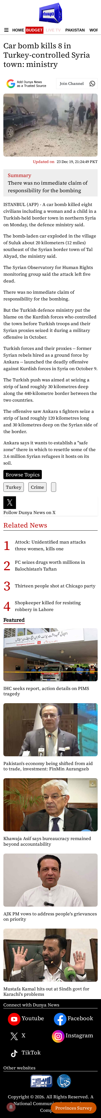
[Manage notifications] (10, 1107)
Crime (37, 487)
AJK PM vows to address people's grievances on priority (50, 916)
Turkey (13, 487)
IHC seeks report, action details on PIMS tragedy (46, 691)
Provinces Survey (73, 1108)
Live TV (53, 30)
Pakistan (75, 30)
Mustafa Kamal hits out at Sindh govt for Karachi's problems (46, 991)
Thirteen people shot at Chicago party (55, 586)
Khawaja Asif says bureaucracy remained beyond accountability (47, 841)
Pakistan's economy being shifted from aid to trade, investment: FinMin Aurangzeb (48, 766)
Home (18, 30)
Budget (34, 30)
